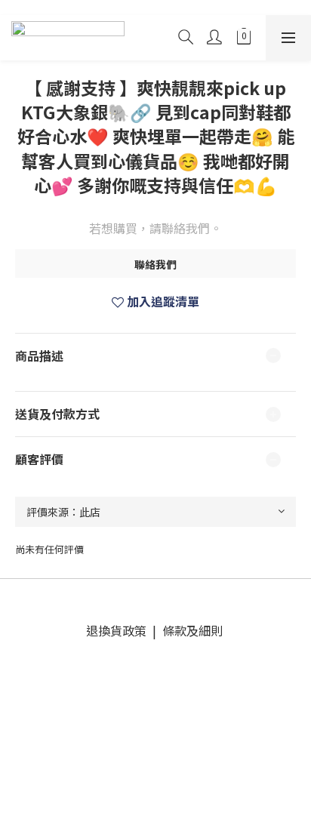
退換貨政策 (119, 630)
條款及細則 (191, 630)
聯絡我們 (155, 264)
